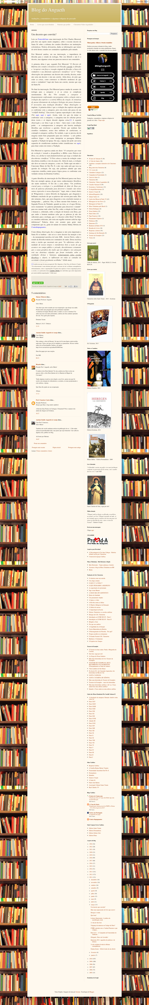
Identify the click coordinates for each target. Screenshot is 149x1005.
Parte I (91, 757)
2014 (91, 869)
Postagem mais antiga (74, 447)
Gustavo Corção (93, 192)
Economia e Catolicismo (96, 187)
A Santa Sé (92, 780)
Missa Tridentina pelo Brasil (97, 206)
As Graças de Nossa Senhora (97, 656)
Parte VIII (92, 740)
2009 (91, 961)
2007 (91, 967)
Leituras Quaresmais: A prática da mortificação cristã (100, 919)
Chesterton (92, 180)
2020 (91, 852)
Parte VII (91, 743)
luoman (78, 992)
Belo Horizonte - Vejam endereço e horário (101, 565)
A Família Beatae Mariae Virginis (98, 768)
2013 (91, 872)
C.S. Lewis (92, 170)
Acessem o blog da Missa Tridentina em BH (101, 567)
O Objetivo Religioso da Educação (99, 605)
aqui (92, 530)
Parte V (91, 747)
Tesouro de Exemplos (95, 235)
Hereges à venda (95, 913)
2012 (91, 874)
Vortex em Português (95, 813)
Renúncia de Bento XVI (96, 226)
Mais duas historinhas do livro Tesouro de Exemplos (101, 659)
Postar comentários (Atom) (44, 451)
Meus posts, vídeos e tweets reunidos (99, 42)
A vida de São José (96, 923)
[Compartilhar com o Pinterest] (77, 286)
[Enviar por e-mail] (69, 286)
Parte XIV (92, 726)
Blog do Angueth (48, 9)
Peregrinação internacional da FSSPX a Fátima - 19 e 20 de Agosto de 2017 (102, 807)
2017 (91, 861)
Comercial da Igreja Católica (97, 557)
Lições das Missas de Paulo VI (97, 199)
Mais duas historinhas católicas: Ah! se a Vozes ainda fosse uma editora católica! (102, 686)
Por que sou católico (95, 624)
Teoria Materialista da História (97, 629)
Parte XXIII (92, 706)
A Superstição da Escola (96, 610)
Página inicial (57, 447)
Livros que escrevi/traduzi (45, 24)
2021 (91, 849)
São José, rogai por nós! (96, 654)
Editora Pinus (93, 835)
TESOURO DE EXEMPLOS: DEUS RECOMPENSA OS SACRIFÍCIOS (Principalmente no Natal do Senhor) (99, 664)
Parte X (91, 735)
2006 (91, 970)
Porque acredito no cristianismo (98, 634)
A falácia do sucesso (95, 607)
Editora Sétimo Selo (95, 833)
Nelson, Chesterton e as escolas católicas (100, 612)
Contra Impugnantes (95, 819)
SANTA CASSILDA (95, 675)
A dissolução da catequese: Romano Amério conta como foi (103, 698)
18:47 (37, 439)
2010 (91, 959)
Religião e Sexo (93, 622)
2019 (91, 855)
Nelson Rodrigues (94, 209)
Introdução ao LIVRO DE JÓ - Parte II (100, 619)
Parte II (91, 755)
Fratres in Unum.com (96, 796)
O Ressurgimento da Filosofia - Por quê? (100, 631)
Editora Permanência (95, 830)
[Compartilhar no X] (73, 286)
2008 (91, 964)
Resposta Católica (94, 766)
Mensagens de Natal (94, 204)
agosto (93, 891)
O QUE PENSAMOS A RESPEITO (99, 585)
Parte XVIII (92, 718)
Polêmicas (92, 221)
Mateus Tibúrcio (41, 297)
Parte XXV (92, 701)
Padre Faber (92, 214)
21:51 (37, 326)
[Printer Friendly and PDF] (38, 284)
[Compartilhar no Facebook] (75, 286)
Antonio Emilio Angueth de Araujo (47, 333)
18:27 (37, 413)
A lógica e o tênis (94, 600)
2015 (91, 866)
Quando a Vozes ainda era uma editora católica (102, 689)
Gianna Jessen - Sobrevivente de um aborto (103, 949)
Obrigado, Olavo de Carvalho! (99, 937)
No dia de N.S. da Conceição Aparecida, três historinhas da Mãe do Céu (102, 672)
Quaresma (92, 223)
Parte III (91, 752)
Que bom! (93, 915)
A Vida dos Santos (94, 161)
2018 (91, 858)
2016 (91, 863)
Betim (90, 570)
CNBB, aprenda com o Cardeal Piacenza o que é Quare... (104, 929)
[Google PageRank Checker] (90, 129)
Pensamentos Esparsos (95, 218)
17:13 (37, 394)
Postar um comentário (40, 443)
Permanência (92, 773)
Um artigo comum (94, 581)
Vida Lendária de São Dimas (97, 669)
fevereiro (94, 952)
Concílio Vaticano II (95, 185)
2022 (91, 847)
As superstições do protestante (97, 588)
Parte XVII (92, 723)
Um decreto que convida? (98, 907)
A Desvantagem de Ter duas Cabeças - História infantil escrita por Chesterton (102, 553)
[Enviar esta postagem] (65, 286)
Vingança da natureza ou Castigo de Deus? (103, 925)
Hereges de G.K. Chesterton (97, 615)
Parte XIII (92, 728)
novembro (94, 882)
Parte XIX (92, 716)
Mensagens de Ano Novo (96, 201)
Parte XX (91, 714)
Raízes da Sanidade (94, 595)
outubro (93, 885)
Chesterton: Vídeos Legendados (98, 182)
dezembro (94, 880)
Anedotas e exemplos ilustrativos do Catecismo (102, 163)
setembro (94, 888)
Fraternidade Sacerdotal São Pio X (99, 770)
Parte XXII (92, 709)
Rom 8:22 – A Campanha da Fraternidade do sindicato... (103, 933)
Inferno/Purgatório (94, 194)
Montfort (91, 775)
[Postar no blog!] (71, 286)
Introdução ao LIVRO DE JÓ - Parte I (100, 617)
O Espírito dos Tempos (95, 641)
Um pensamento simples (96, 598)
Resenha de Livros (94, 228)
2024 (91, 844)
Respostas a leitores (94, 231)
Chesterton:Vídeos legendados (83, 24)
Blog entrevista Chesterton (96, 168)
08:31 (37, 358)
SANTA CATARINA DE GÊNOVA (99, 678)
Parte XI (91, 733)
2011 (91, 877)
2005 (91, 973)
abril (92, 902)
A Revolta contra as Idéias (96, 602)
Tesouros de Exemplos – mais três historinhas (102, 682)
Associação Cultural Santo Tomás (98, 785)
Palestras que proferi (63, 24)
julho (92, 893)
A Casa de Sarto (94, 804)
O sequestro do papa (94, 814)
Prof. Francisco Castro (43, 400)
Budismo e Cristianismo (96, 639)
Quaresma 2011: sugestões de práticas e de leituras (103, 941)
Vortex (91, 238)
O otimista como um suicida (97, 578)
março (93, 905)
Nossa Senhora (93, 211)
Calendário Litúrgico (95, 172)
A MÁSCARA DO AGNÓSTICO (98, 593)
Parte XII (91, 731)
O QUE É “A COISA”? (95, 583)
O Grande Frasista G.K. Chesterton (99, 636)
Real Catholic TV (94, 787)
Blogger (92, 992)
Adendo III (92, 721)
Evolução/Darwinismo (95, 189)
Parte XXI (92, 711)
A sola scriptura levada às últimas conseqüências (100, 945)
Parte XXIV (92, 704)
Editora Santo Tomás (95, 828)
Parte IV (91, 750)
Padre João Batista (94, 783)
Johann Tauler (93, 197)
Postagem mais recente (38, 447)
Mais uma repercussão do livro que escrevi (103, 910)
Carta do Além (93, 177)
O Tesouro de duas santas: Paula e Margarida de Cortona (102, 650)
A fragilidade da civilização (97, 627)
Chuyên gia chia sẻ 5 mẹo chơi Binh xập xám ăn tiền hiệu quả (101, 798)
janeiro (93, 955)
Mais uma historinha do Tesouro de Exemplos (102, 680)
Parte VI (91, 745)
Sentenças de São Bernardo (97, 233)
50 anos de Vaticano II (95, 159)
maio (92, 899)
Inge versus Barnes (94, 590)
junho (93, 896)
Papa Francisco (93, 216)
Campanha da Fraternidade (96, 175)
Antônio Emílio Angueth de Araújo (47, 420)
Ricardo (38, 364)
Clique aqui (101, 120)
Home (32, 24)
